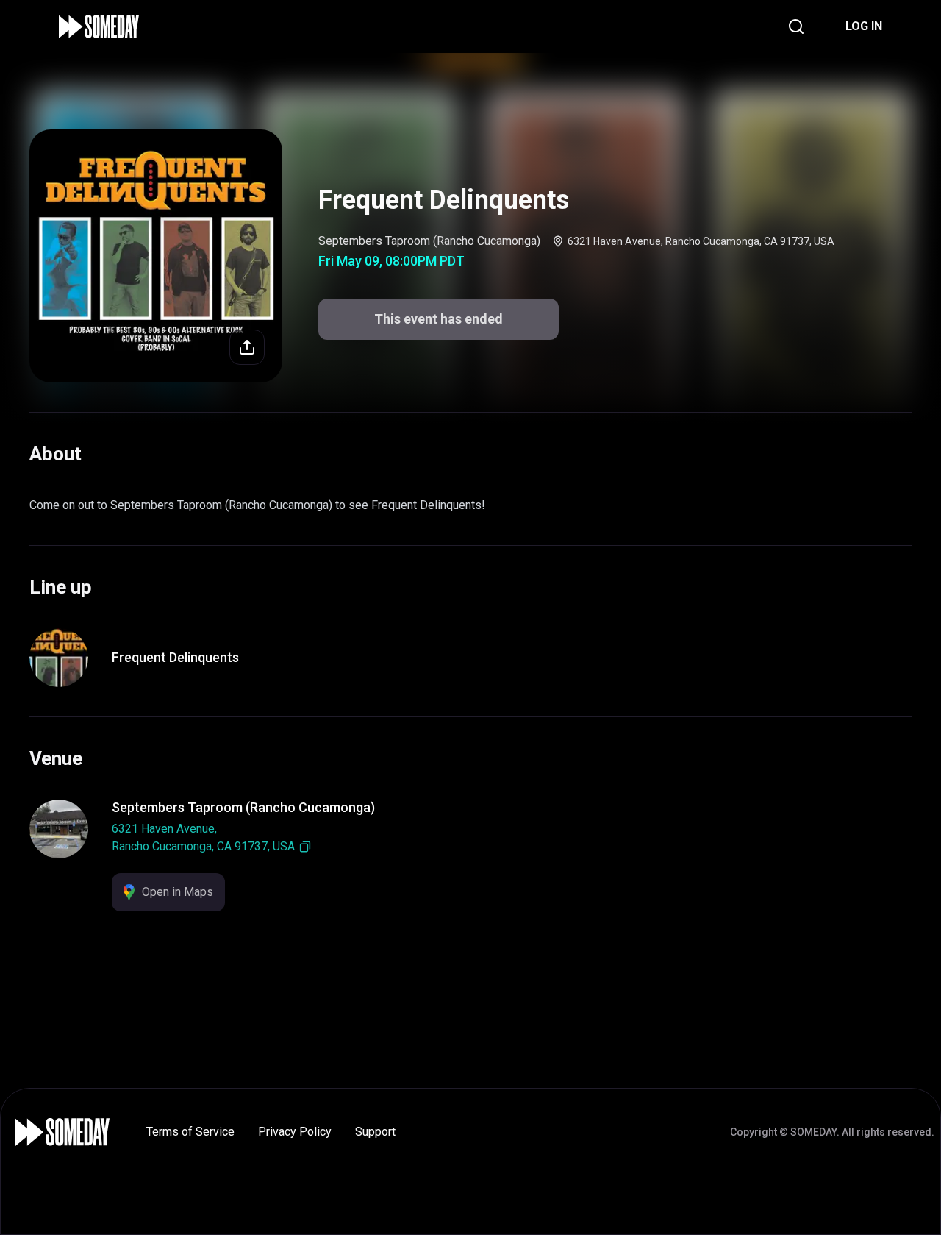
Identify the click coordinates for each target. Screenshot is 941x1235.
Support (375, 1132)
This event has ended (438, 319)
